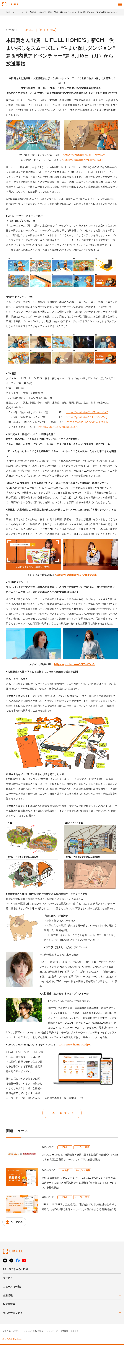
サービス (8, 1277)
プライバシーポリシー (11, 1331)
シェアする (17, 1222)
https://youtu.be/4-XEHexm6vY (84, 154)
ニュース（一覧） (12, 1286)
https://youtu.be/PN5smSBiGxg (82, 159)
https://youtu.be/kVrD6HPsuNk (87, 422)
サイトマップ (52, 1331)
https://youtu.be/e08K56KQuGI (58, 426)
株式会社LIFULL (10, 4)
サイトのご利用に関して (34, 1331)
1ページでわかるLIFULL (16, 1269)
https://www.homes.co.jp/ (73, 1044)
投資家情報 (9, 1303)
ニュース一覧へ (60, 1112)
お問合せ (74, 1331)
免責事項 (64, 1331)
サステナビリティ (12, 1312)
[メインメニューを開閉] (120, 4)
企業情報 (8, 1295)
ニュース (19, 12)
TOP (8, 12)
